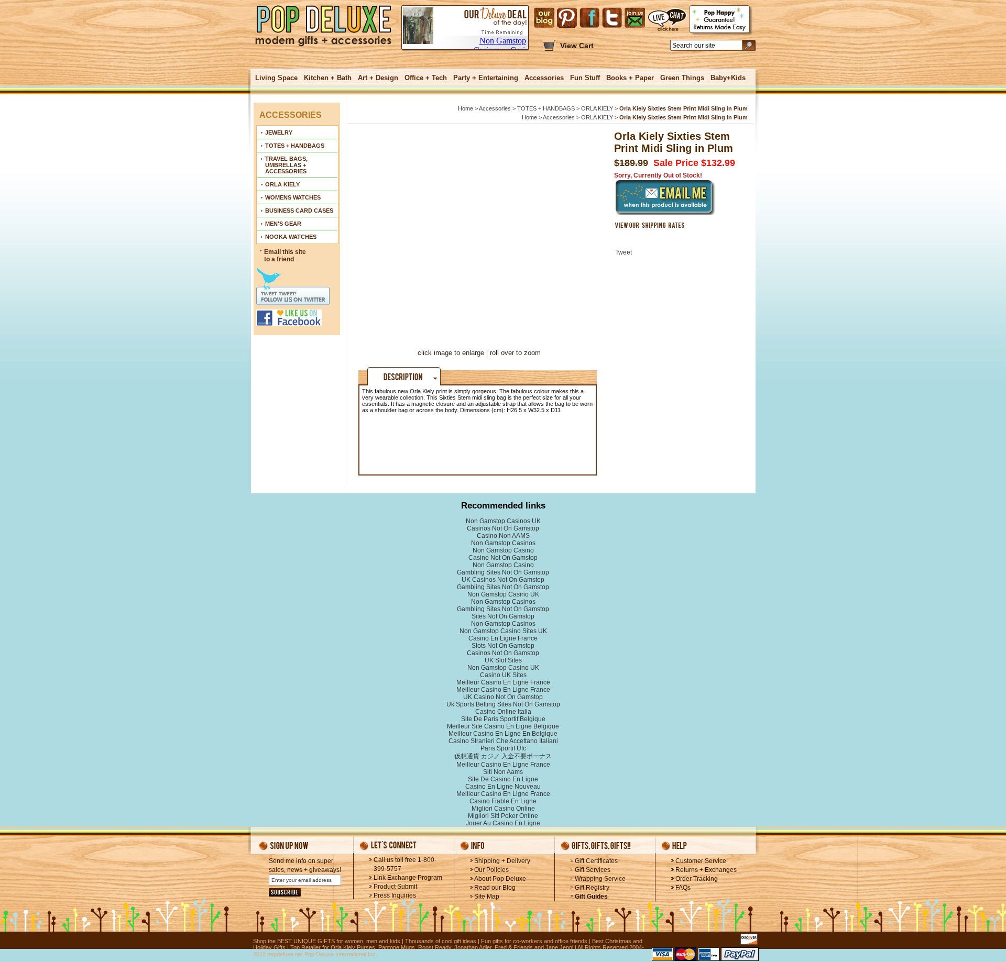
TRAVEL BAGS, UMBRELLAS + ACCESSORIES (286, 165)
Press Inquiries (395, 895)
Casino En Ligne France (503, 638)
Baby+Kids (728, 78)
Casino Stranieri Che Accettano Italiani (503, 741)
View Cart (577, 45)
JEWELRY (278, 132)
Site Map (486, 896)
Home (465, 108)
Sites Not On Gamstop (503, 616)
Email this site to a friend (285, 255)
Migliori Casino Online (503, 808)
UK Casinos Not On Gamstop (503, 579)
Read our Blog (495, 887)
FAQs (683, 887)
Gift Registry (592, 887)
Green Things (682, 78)
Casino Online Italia (503, 711)
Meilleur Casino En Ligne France (503, 682)
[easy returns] (721, 20)
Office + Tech (425, 78)
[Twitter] (612, 17)
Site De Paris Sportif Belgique (503, 719)
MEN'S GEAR (283, 223)
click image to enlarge (451, 353)
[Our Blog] (544, 17)
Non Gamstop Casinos (503, 543)
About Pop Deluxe (500, 878)
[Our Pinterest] (567, 17)
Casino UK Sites (503, 675)
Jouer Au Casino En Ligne (503, 823)
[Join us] (635, 17)
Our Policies (491, 869)
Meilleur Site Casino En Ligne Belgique (503, 726)
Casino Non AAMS (503, 535)
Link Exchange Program (408, 877)
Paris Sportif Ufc (503, 748)
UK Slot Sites (503, 660)
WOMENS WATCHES (293, 197)
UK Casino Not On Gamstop (503, 697)
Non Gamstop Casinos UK (503, 521)
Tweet (623, 252)
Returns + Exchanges (706, 869)
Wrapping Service (600, 878)
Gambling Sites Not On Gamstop (503, 572)
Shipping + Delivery (502, 861)
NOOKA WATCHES (290, 237)
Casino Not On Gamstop (503, 557)
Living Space (276, 78)
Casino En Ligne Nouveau (503, 786)
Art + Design (378, 78)
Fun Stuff (585, 78)
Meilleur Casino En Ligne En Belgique (503, 733)
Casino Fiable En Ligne (503, 801)
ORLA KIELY (282, 184)
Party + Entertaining (485, 78)
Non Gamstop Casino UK (503, 594)
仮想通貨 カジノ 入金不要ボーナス (503, 756)
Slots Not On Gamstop (503, 645)
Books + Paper (630, 78)
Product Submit (395, 886)
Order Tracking (696, 878)
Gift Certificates (596, 861)
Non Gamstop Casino (503, 550)
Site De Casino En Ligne (503, 779)
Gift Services (592, 869)
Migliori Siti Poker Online (503, 816)
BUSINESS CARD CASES (299, 210)
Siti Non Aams (503, 772)
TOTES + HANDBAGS (294, 145)
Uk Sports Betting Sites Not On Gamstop (503, 704)
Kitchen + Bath (328, 78)
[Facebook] (589, 17)
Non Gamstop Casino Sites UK (503, 631)
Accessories (544, 78)
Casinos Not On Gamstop (503, 528)
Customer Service (700, 861)
